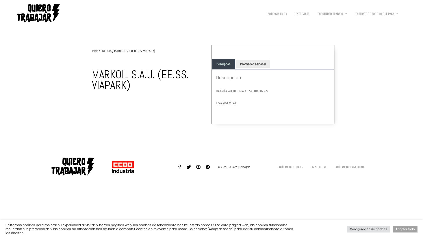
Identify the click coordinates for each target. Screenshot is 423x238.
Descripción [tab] (223, 64)
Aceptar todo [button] (405, 229)
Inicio (95, 51)
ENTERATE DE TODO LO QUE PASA (375, 13)
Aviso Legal (319, 167)
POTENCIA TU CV (277, 13)
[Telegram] (208, 167)
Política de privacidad (349, 167)
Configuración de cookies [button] (368, 229)
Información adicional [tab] (253, 64)
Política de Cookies (290, 167)
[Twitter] (189, 167)
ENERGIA (106, 51)
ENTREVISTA (302, 13)
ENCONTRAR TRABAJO (330, 13)
